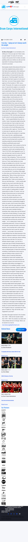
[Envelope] (20, 514)
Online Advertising (10, 510)
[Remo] (3, 465)
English (17, 6)
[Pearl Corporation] (3, 478)
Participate (11, 506)
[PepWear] (3, 427)
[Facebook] (8, 514)
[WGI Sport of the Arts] (3, 453)
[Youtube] (17, 514)
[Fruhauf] (3, 488)
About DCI (7, 506)
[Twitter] (11, 514)
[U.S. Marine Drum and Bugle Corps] (3, 494)
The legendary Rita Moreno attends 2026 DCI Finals (10, 352)
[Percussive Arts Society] (3, 456)
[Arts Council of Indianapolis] (3, 444)
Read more (4, 355)
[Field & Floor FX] (3, 473)
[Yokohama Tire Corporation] (3, 430)
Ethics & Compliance (18, 506)
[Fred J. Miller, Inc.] (3, 486)
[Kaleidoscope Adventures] (3, 476)
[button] (21, 39)
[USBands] (3, 501)
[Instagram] (14, 514)
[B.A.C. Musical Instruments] (3, 439)
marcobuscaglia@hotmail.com (10, 325)
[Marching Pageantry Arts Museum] (3, 459)
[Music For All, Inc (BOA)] (3, 450)
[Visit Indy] (3, 436)
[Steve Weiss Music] (3, 468)
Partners (12, 508)
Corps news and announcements (7, 400)
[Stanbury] (3, 490)
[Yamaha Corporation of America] (3, 496)
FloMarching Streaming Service (14, 507)
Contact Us (7, 508)
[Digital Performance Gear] (3, 463)
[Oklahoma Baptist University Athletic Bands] (3, 420)
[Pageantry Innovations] (3, 425)
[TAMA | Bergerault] (3, 483)
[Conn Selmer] (3, 499)
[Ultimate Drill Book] (3, 505)
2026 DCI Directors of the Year (7, 376)
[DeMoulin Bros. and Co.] (3, 410)
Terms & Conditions (5, 511)
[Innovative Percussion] (3, 412)
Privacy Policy (4, 512)
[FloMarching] (3, 446)
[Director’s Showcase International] (3, 471)
